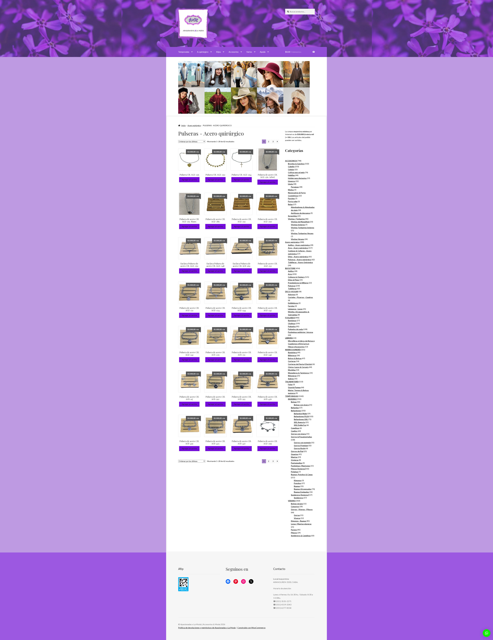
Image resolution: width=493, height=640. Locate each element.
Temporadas (183, 52)
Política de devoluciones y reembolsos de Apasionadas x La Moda (207, 627)
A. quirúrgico (202, 52)
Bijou (218, 52)
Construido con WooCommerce (251, 627)
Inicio (183, 125)
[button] (486, 633)
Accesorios (234, 52)
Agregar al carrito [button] (189, 180)
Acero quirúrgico (194, 125)
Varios (249, 52)
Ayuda (262, 52)
